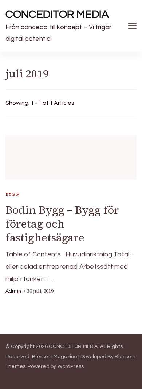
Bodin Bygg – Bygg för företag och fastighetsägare (62, 223)
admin (13, 291)
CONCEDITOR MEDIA (57, 14)
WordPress (71, 366)
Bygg (12, 194)
